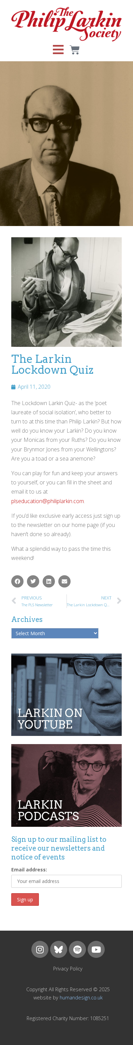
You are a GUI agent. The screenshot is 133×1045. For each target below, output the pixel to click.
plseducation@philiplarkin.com (47, 501)
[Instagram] (39, 949)
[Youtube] (96, 949)
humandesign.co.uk (81, 997)
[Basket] (75, 50)
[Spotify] (77, 949)
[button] (17, 581)
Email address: (29, 869)
